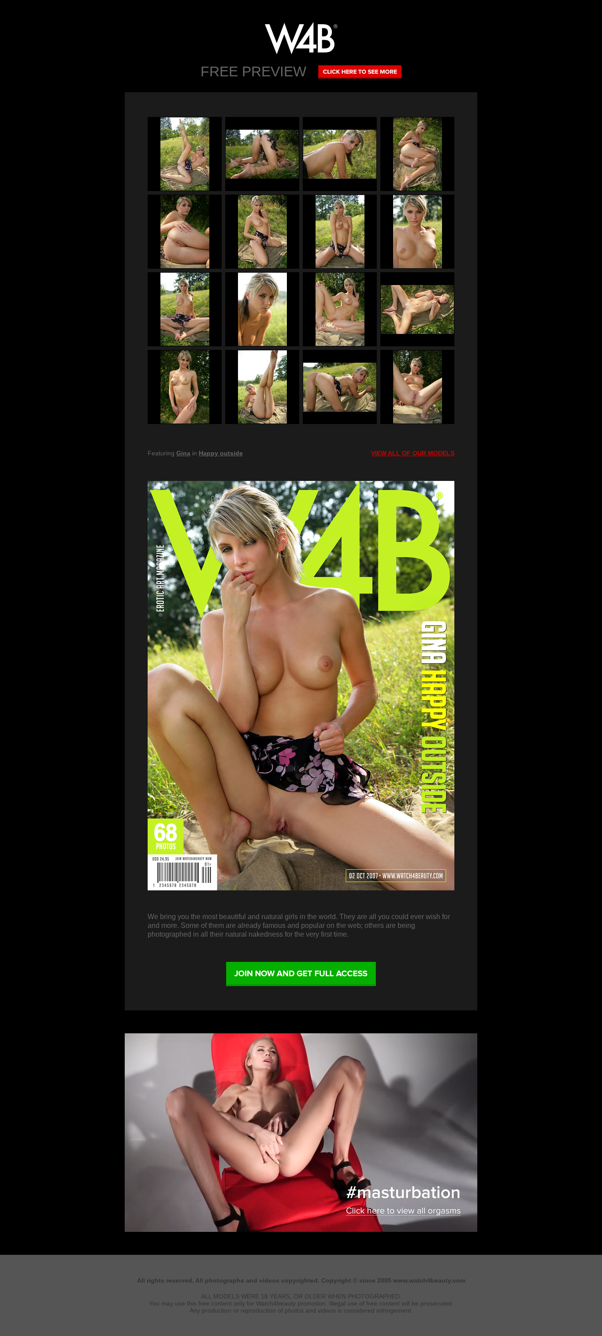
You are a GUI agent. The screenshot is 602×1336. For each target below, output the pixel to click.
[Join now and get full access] (301, 974)
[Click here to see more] (359, 71)
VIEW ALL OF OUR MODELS (412, 453)
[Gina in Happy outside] (301, 685)
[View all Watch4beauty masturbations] (301, 1229)
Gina (183, 453)
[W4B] (301, 38)
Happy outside (221, 453)
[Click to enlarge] (184, 154)
